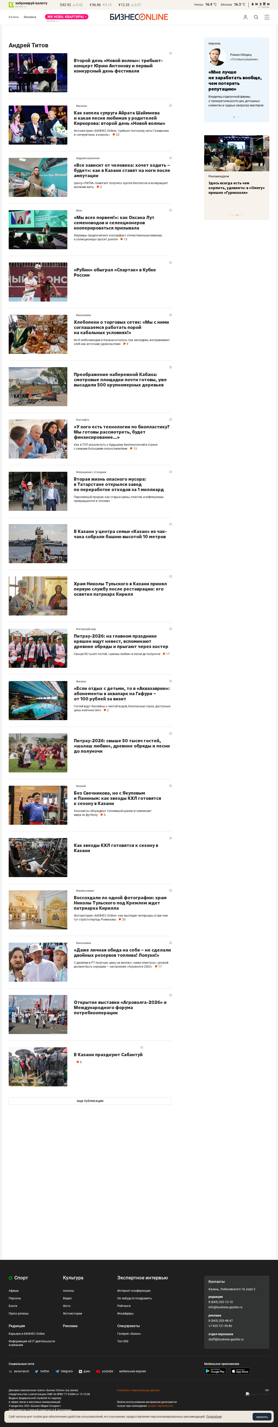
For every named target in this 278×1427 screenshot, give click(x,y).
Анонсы (68, 1290)
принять (262, 1417)
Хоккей (82, 786)
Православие (86, 890)
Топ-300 (122, 1341)
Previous (210, 117)
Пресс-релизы (19, 1313)
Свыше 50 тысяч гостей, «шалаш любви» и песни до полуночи (117, 654)
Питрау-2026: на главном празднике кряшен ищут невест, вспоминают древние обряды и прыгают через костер (121, 641)
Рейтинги (124, 1306)
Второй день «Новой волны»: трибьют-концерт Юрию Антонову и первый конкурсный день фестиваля (118, 66)
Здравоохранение (88, 158)
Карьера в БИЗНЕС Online (27, 1333)
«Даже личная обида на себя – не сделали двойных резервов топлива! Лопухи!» (122, 952)
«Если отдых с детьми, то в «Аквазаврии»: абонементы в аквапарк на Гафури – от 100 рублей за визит (122, 693)
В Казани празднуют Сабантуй (108, 1054)
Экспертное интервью (142, 1277)
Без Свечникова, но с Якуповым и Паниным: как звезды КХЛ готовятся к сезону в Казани (117, 798)
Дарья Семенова (242, 54)
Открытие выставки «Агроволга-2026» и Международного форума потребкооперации (120, 1007)
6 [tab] (241, 215)
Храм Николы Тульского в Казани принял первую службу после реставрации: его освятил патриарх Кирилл (120, 589)
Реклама (70, 1326)
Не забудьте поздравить (134, 1298)
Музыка (82, 105)
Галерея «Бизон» (129, 1333)
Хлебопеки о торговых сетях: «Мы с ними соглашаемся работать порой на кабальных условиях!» (121, 327)
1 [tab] (234, 117)
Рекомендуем (218, 176)
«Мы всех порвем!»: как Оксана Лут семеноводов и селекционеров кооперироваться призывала (114, 222)
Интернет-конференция (134, 1290)
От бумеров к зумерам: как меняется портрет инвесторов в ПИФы (233, 188)
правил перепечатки (160, 1405)
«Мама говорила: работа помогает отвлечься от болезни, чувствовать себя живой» (236, 80)
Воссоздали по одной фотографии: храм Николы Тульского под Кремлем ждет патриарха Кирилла (120, 903)
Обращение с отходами (92, 472)
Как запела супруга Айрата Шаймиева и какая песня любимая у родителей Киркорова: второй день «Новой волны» (119, 118)
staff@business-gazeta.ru (226, 1339)
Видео (67, 1298)
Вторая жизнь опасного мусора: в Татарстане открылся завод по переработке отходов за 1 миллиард (119, 484)
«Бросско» (237, 59)
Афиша (14, 1290)
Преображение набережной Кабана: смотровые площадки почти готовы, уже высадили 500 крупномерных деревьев (120, 379)
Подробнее (214, 1416)
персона (214, 43)
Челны (198, 4)
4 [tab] (237, 215)
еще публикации (90, 1101)
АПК (80, 210)
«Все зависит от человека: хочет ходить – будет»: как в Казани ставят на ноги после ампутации (122, 170)
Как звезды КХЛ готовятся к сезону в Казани (116, 847)
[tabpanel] (236, 77)
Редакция (17, 1326)
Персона (15, 1298)
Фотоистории (72, 1313)
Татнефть (83, 419)
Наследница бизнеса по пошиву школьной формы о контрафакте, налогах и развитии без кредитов (232, 101)
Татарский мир (87, 629)
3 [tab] (238, 117)
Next (264, 117)
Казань (14, 17)
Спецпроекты (128, 1326)
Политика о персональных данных (138, 1390)
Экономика (84, 315)
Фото (66, 1306)
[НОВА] (66, 18)
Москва (226, 4)
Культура (73, 1277)
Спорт (20, 1277)
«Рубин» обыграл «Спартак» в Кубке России (115, 272)
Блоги (13, 1306)
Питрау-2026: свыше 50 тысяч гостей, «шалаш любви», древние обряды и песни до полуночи (122, 746)
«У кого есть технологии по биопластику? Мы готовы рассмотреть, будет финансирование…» (122, 432)
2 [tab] (236, 117)
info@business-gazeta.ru (225, 1307)
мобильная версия (132, 1371)
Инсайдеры (125, 1313)
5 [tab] (239, 215)
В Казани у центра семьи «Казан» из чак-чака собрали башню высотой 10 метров (120, 533)
